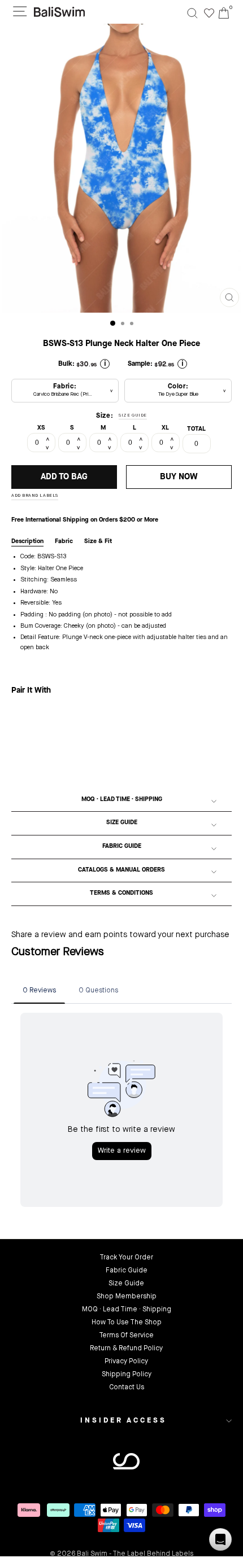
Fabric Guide (121, 846)
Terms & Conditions (121, 893)
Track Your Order (126, 1257)
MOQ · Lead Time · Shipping (121, 800)
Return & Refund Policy (126, 1348)
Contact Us (126, 1387)
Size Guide (121, 823)
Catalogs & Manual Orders (121, 870)
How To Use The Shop (127, 1322)
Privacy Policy (126, 1361)
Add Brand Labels (34, 495)
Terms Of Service (126, 1335)
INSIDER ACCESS (123, 1420)
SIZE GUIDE (133, 415)
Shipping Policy (126, 1374)
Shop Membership (127, 1296)
